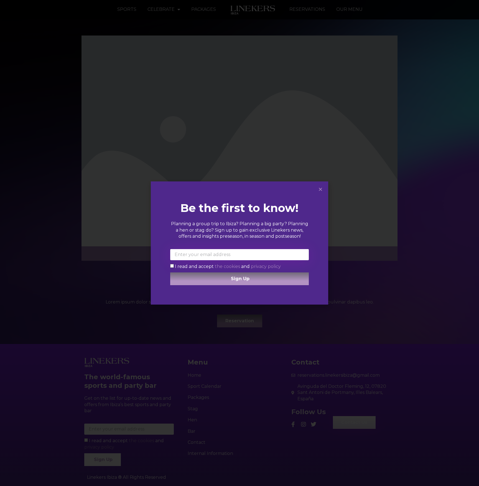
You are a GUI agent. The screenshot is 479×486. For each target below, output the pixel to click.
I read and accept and (228, 266)
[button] (320, 189)
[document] (239, 243)
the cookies (228, 266)
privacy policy (266, 266)
